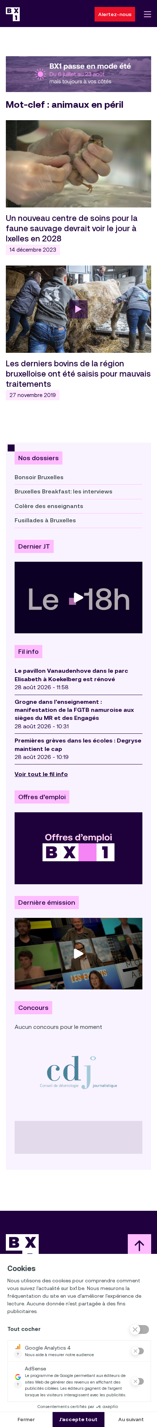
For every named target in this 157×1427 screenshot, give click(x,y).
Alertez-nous (114, 14)
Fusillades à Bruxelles (45, 520)
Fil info (28, 651)
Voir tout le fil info (41, 774)
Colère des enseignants (49, 506)
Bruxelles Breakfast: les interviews (63, 491)
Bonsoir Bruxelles (39, 477)
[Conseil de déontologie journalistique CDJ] (78, 1072)
